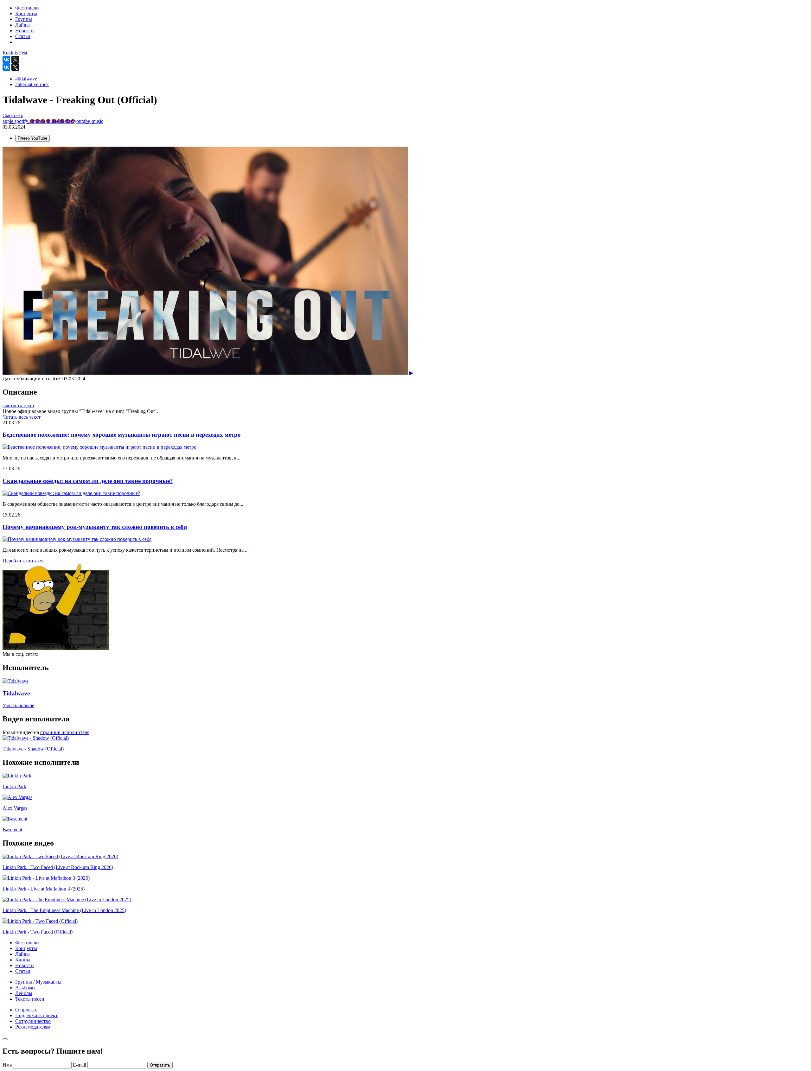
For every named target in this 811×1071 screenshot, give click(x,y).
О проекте (26, 1009)
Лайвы (22, 954)
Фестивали (27, 942)
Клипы (22, 959)
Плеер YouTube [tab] (32, 138)
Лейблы (23, 993)
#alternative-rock (32, 84)
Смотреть (13, 115)
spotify (22, 121)
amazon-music (44, 121)
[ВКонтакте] (6, 59)
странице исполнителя (64, 732)
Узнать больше (18, 705)
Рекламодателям (32, 1027)
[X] (15, 59)
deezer (67, 121)
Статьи (22, 971)
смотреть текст (19, 405)
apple (9, 121)
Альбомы (25, 987)
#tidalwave (26, 78)
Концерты (26, 948)
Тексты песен (29, 999)
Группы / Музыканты (38, 982)
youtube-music (88, 121)
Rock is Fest (15, 52)
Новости (24, 965)
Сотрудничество (33, 1021)
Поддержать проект (36, 1015)
